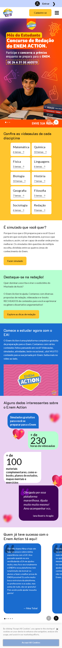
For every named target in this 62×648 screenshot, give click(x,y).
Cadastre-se (40, 12)
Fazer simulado (15, 260)
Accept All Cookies (31, 642)
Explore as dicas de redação (21, 314)
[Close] (57, 629)
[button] (5, 122)
